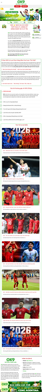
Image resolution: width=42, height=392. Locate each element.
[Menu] (1, 2)
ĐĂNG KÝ (17, 6)
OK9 (1, 364)
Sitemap (24, 371)
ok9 (35, 373)
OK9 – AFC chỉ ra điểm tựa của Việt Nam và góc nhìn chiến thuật (16, 235)
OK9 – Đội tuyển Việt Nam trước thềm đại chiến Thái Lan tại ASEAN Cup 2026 (19, 263)
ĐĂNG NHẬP (24, 6)
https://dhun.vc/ (29, 360)
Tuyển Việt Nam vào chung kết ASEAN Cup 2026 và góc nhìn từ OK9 (17, 320)
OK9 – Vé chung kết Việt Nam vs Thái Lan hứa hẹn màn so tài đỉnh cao (17, 348)
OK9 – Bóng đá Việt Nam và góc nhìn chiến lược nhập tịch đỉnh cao (16, 207)
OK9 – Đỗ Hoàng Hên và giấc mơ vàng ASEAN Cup (13, 178)
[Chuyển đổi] (2, 91)
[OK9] (21, 2)
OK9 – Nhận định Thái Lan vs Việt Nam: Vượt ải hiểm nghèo (15, 150)
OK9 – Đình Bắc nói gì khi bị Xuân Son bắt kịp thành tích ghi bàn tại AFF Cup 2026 (19, 292)
